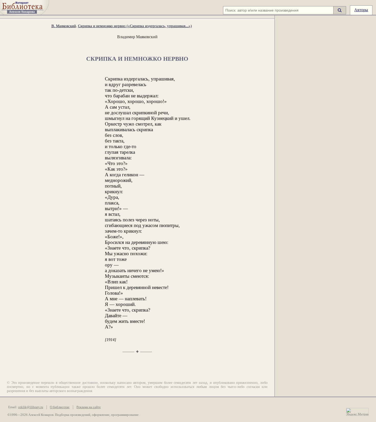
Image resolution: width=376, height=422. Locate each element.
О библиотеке (60, 407)
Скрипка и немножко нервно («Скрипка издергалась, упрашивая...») (135, 26)
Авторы (361, 10)
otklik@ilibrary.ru (30, 407)
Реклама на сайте (88, 407)
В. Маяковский (63, 26)
